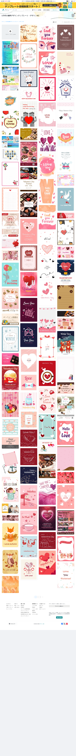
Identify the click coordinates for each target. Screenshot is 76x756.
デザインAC (42, 623)
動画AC (33, 610)
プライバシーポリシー (25, 610)
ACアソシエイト (42, 608)
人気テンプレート (9, 607)
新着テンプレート (9, 605)
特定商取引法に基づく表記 (26, 614)
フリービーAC (35, 614)
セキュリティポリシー (25, 615)
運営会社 (22, 605)
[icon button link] (69, 10)
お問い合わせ (16, 607)
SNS (68, 1)
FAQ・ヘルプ (16, 605)
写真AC (33, 607)
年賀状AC (34, 612)
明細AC (40, 607)
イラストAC (34, 605)
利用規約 (22, 607)
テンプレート (27, 9)
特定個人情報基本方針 (25, 612)
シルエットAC (35, 608)
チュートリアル (9, 608)
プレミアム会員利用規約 (25, 608)
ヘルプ (74, 1)
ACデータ (41, 605)
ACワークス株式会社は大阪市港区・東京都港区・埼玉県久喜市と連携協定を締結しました (39, 1)
